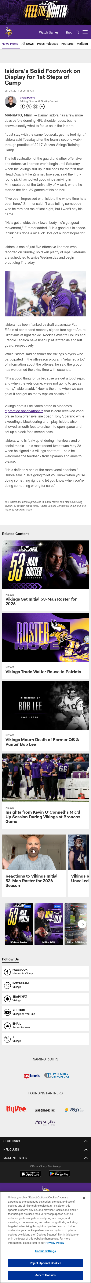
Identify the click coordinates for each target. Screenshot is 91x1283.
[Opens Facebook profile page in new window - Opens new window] (22, 106)
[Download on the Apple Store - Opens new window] (30, 1174)
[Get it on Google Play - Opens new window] (59, 1176)
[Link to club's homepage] (8, 30)
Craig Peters (27, 97)
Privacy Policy (55, 1242)
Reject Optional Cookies (45, 1263)
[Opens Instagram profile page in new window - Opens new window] (35, 106)
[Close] (84, 1198)
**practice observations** (24, 411)
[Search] (77, 32)
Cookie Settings (45, 1251)
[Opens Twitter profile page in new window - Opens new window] (29, 106)
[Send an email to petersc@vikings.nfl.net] (42, 106)
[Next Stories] (82, 924)
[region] (45, 1237)
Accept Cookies (45, 1275)
